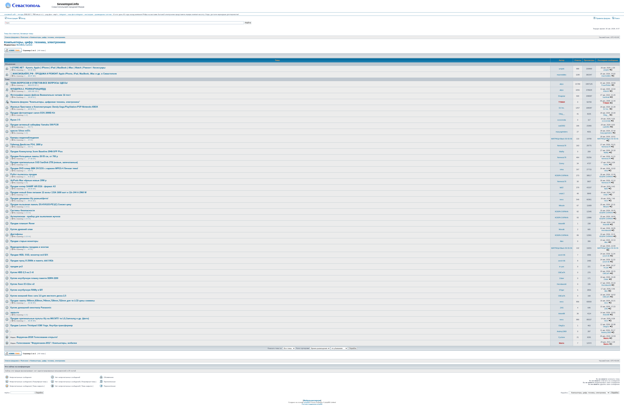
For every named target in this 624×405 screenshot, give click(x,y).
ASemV (606, 91)
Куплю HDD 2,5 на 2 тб (22, 272)
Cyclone (28, 45)
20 (31, 97)
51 (34, 109)
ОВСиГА (561, 272)
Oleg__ (562, 114)
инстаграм (89, 14)
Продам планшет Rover (22, 223)
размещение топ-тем (103, 14)
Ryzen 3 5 (15, 120)
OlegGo (562, 326)
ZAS (561, 308)
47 (31, 76)
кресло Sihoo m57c (20, 130)
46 (29, 76)
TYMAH (562, 102)
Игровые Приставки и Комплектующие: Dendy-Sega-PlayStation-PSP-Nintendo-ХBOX (54, 107)
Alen (561, 241)
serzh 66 (561, 255)
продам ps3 (16, 266)
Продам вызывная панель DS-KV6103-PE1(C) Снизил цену (40, 204)
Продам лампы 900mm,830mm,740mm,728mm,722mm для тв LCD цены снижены (52, 300)
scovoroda (561, 120)
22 (34, 201)
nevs (562, 199)
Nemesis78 (561, 146)
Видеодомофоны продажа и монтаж (29, 247)
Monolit (561, 229)
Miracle (562, 205)
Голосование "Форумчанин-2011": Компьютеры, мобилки (47, 343)
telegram (62, 14)
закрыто (14, 312)
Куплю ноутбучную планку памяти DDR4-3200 (34, 278)
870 (32, 85)
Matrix (606, 338)
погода (20, 14)
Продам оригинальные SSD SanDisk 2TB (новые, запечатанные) (44, 162)
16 (34, 189)
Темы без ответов (11, 34)
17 (29, 159)
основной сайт (10, 14)
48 (34, 76)
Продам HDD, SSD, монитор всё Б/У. (29, 255)
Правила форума (602, 18)
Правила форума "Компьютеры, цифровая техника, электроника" (45, 102)
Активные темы (26, 34)
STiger (561, 290)
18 (31, 159)
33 (29, 303)
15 (31, 189)
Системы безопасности (22, 210)
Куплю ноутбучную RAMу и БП (26, 290)
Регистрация (12, 18)
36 (34, 70)
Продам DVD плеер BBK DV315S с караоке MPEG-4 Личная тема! (44, 168)
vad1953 (561, 126)
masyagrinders (562, 132)
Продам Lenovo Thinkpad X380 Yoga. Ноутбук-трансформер (41, 325)
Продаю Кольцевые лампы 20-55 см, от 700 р (34, 156)
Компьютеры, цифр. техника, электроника (34, 42)
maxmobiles (561, 75)
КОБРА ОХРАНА (561, 175)
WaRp (561, 152)
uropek (561, 69)
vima (562, 169)
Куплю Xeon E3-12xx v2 (22, 284)
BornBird (20, 45)
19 (29, 97)
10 (30, 177)
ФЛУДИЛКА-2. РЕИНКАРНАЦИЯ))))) (28, 89)
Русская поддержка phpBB (312, 404)
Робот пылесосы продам (23, 174)
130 (32, 91)
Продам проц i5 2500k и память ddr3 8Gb (31, 260)
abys (562, 84)
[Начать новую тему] (13, 52)
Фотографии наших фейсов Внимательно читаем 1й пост (40, 95)
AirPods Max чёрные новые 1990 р (28, 180)
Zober (561, 278)
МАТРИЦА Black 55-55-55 (561, 139)
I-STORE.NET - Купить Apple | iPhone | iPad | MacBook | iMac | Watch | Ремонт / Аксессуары (57, 67)
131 (36, 91)
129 (29, 91)
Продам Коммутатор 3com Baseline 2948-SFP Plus (36, 151)
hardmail (606, 97)
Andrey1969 (561, 331)
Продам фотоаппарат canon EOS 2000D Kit (32, 113)
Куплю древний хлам (21, 229)
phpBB (306, 402)
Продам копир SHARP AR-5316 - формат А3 (33, 186)
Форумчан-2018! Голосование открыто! (37, 337)
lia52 (561, 187)
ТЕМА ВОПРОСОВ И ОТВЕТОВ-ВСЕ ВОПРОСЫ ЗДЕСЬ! (39, 83)
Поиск (617, 18)
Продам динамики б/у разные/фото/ (29, 198)
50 (31, 109)
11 (33, 177)
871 (36, 85)
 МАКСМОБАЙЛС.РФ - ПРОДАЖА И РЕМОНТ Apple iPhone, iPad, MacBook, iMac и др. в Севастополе (63, 73)
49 (29, 109)
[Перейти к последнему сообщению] (610, 70)
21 (34, 97)
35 (31, 70)
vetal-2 (561, 193)
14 (29, 189)
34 (29, 70)
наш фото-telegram (75, 14)
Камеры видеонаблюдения (24, 137)
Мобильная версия (312, 400)
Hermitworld (606, 230)
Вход (23, 18)
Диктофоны (16, 234)
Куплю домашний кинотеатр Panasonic (30, 307)
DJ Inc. (562, 108)
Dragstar (561, 96)
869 (29, 85)
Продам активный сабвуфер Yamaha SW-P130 (34, 124)
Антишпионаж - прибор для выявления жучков (35, 216)
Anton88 (561, 224)
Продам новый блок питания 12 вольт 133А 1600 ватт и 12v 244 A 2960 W (48, 192)
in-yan (561, 267)
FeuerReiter (606, 85)
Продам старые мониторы (24, 241)
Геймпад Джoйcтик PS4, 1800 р (26, 144)
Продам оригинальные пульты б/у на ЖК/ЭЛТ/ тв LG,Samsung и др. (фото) (49, 318)
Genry (561, 163)
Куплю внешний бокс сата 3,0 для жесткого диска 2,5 (38, 296)
